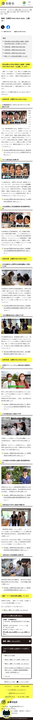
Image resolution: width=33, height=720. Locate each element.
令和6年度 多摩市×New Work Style (14, 47)
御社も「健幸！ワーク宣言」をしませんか (16, 610)
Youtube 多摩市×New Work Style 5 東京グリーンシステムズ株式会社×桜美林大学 (17, 406)
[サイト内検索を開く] (24, 2)
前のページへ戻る (10, 681)
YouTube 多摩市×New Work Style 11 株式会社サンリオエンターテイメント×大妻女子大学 (17, 152)
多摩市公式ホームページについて (17, 693)
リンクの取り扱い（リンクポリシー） (17, 689)
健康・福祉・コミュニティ (22, 9)
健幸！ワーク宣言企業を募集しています (15, 56)
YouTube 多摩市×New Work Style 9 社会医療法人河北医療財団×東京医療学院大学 (17, 251)
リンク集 (16, 686)
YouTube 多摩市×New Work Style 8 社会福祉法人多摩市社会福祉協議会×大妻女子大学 (17, 308)
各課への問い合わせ (10, 696)
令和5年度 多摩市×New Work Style (14, 50)
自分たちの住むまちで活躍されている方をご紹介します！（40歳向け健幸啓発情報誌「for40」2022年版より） (17, 670)
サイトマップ (8, 686)
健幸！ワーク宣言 (11, 11)
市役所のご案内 (25, 686)
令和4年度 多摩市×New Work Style (14, 53)
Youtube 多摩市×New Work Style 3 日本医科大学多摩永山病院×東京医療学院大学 (17, 497)
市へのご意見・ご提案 (23, 696)
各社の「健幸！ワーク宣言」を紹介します (17, 659)
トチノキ (7, 676)
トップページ (11, 9)
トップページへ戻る (24, 681)
